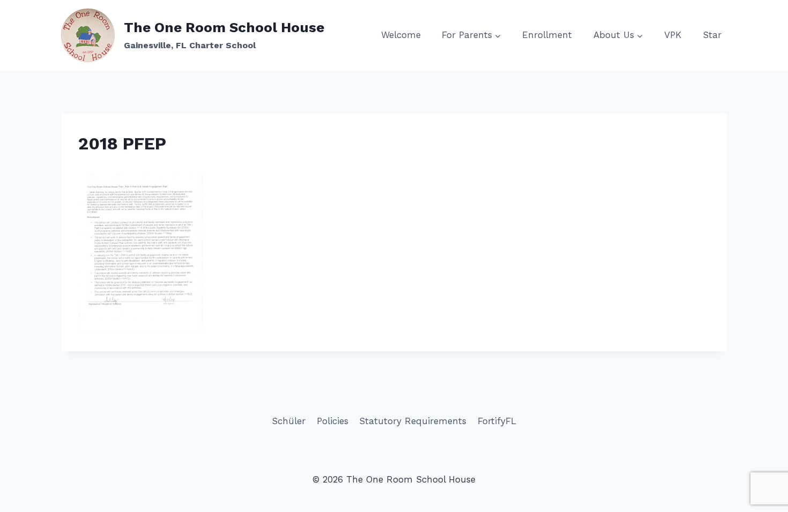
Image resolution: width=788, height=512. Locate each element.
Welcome (401, 34)
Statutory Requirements (412, 421)
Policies (332, 421)
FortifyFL (497, 421)
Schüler (289, 421)
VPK (672, 34)
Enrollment (547, 34)
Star (712, 34)
